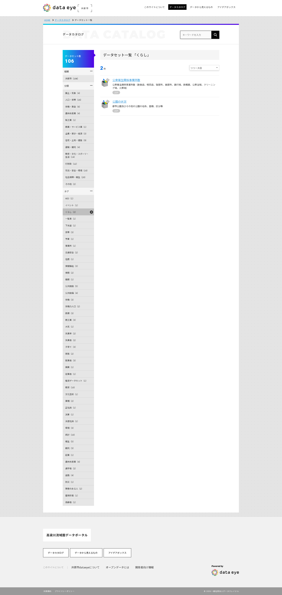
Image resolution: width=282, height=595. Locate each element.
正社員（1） (71, 407)
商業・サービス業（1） (76, 126)
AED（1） (70, 198)
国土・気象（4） (73, 93)
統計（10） (70, 434)
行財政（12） (71, 163)
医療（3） (70, 313)
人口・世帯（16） (73, 99)
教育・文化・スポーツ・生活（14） (77, 155)
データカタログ (62, 20)
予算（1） (70, 238)
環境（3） (70, 427)
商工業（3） (71, 319)
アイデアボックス (117, 552)
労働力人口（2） (73, 306)
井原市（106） (72, 78)
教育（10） (70, 387)
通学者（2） (71, 468)
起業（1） (70, 454)
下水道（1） (71, 225)
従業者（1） (71, 373)
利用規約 (47, 591)
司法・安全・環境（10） (77, 170)
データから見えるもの (86, 552)
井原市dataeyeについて (85, 567)
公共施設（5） (72, 286)
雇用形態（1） (72, 495)
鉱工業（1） (71, 120)
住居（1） (70, 259)
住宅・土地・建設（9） (76, 140)
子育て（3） (71, 346)
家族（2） (70, 353)
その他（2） (71, 184)
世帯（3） (70, 232)
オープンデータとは (117, 567)
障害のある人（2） (74, 488)
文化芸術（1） (72, 394)
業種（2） (70, 400)
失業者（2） (71, 340)
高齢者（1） (71, 502)
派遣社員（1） (72, 421)
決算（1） (70, 414)
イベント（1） (72, 205)
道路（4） (70, 475)
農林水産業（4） (73, 113)
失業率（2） (71, 333)
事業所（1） (71, 245)
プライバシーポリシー (65, 591)
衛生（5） (70, 441)
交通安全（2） (72, 252)
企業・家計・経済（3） (76, 133)
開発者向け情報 (144, 567)
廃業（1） (70, 367)
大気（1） (70, 326)
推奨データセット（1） (76, 380)
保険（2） (70, 272)
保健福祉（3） (72, 266)
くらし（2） (71, 211)
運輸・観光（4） (73, 147)
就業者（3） (71, 360)
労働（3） (70, 299)
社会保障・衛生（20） (76, 177)
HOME (47, 20)
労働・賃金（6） (73, 106)
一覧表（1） (71, 218)
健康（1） (70, 279)
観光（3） (70, 448)
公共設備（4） (72, 292)
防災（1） (70, 481)
